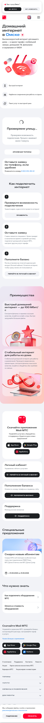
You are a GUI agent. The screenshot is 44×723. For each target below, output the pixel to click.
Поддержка (18, 662)
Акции (4, 666)
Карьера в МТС (7, 669)
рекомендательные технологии (14, 710)
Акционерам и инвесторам (26, 669)
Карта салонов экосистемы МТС (22, 666)
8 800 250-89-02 (27, 171)
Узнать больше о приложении (13, 639)
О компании (6, 662)
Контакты (29, 662)
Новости (38, 662)
